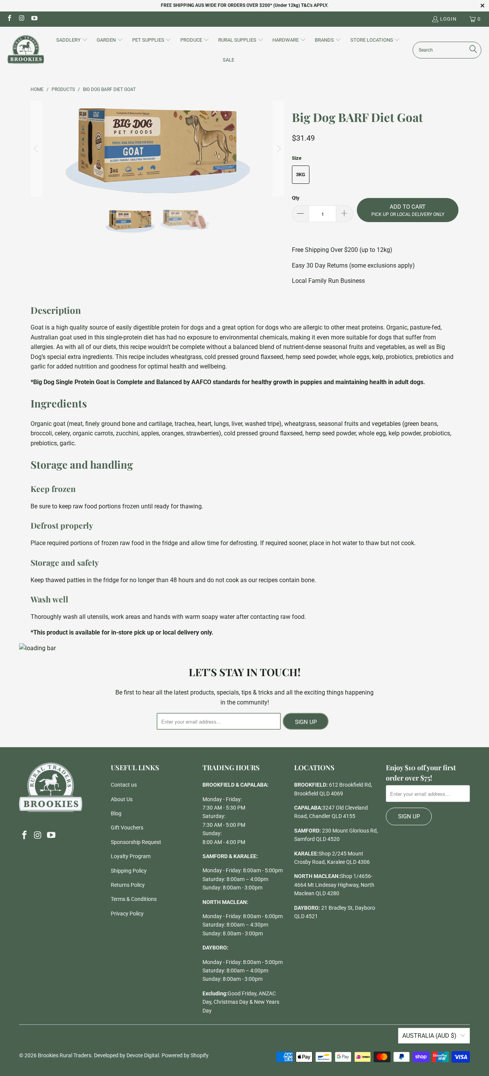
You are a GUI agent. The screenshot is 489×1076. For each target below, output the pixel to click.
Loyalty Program (131, 856)
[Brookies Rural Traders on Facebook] (9, 19)
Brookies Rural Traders (64, 1055)
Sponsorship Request (136, 842)
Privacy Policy (127, 913)
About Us (122, 799)
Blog (116, 813)
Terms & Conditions (134, 899)
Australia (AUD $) (429, 1035)
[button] (72, 40)
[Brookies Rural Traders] (26, 50)
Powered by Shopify (185, 1055)
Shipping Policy (129, 871)
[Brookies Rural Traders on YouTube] (34, 19)
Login (448, 19)
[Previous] (36, 149)
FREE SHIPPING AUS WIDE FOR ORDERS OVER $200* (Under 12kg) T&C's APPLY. (244, 5)
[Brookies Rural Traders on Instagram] (21, 19)
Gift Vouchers (127, 827)
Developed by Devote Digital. (127, 1055)
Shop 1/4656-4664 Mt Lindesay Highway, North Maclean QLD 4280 (334, 884)
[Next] (278, 149)
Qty (296, 198)
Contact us (124, 785)
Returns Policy (128, 885)
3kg (300, 174)
